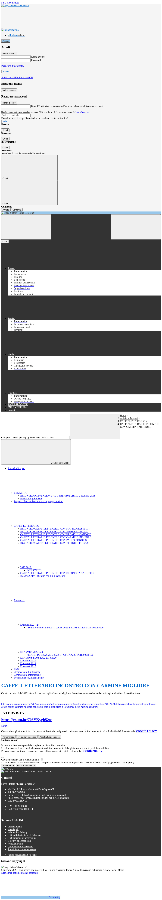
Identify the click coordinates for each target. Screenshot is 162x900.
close (5, 241)
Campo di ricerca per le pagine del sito (20, 437)
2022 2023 (26, 567)
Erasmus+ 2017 (28, 666)
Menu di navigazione (59, 463)
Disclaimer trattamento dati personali (19, 872)
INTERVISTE (34, 570)
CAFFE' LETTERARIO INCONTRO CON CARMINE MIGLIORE (55, 537)
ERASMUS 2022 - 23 (31, 652)
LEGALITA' (21, 492)
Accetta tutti (50, 737)
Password (36, 60)
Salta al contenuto (10, 2)
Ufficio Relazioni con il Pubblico (24, 835)
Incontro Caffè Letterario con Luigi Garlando (42, 576)
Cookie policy (15, 826)
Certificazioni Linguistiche (27, 672)
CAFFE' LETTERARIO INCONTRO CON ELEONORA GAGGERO (57, 573)
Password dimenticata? (12, 66)
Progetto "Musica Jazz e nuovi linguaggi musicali (38, 501)
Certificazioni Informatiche (27, 674)
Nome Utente (38, 56)
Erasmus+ (19, 600)
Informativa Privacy (17, 832)
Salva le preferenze (26, 765)
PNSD (17, 669)
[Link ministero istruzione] (15, 5)
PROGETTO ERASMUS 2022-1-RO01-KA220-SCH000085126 (60, 654)
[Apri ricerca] (136, 227)
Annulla (6, 210)
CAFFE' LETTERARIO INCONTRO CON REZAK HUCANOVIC (55, 534)
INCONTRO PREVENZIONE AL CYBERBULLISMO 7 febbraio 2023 (57, 495)
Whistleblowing (15, 843)
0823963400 (18, 792)
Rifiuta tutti (27, 737)
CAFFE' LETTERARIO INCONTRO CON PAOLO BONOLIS (53, 540)
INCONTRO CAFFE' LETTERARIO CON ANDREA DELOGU (54, 531)
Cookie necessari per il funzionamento (20, 759)
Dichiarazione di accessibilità (22, 838)
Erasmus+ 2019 (28, 660)
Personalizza (8, 737)
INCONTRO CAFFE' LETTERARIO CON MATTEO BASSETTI (54, 528)
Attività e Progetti (129, 418)
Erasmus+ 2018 (28, 663)
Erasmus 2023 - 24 (30, 624)
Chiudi (5, 130)
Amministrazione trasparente (22, 849)
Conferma (16, 210)
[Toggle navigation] (26, 227)
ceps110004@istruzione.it (40, 795)
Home (123, 415)
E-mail (34, 106)
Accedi (6, 41)
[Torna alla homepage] (81, 212)
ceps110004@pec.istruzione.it (41, 797)
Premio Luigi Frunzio (31, 498)
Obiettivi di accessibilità (19, 840)
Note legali (13, 829)
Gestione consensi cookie (20, 846)
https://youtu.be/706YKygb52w (26, 720)
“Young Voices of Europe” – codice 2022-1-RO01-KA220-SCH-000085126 (65, 627)
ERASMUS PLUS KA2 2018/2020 (38, 657)
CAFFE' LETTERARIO (133, 421)
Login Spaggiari (82, 112)
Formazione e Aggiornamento (29, 677)
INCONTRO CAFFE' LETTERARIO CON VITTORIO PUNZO (54, 543)
